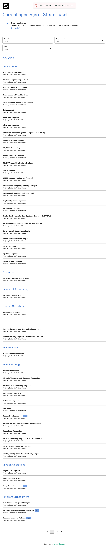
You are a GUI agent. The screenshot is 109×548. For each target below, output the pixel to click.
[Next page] (61, 532)
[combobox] (56, 41)
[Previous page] (47, 532)
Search (6, 39)
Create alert (15, 28)
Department (60, 39)
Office (6, 47)
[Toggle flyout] (102, 40)
